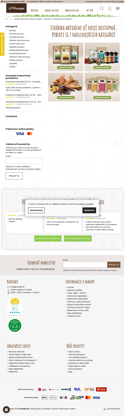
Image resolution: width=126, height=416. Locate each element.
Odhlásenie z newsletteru (20, 366)
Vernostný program (77, 354)
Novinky (12, 30)
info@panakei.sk (17, 287)
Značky (12, 66)
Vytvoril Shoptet (113, 409)
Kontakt (70, 287)
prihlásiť (121, 1)
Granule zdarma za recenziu (81, 360)
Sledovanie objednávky (77, 296)
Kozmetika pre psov (17, 53)
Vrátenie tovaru (74, 316)
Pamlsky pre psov (16, 37)
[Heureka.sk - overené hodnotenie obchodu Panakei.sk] (15, 307)
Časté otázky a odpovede (20, 354)
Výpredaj (13, 63)
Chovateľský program (78, 357)
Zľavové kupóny (75, 369)
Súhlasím (89, 210)
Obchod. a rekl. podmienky (78, 301)
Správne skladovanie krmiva (21, 357)
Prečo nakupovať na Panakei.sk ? (23, 360)
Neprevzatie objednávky (77, 299)
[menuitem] (34, 10)
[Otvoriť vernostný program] (6, 409)
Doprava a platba (74, 290)
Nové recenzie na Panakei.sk (48, 238)
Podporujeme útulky (77, 366)
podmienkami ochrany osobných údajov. (23, 169)
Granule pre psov (16, 33)
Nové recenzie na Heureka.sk (77, 238)
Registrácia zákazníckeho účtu (22, 363)
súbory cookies (86, 204)
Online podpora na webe (21, 290)
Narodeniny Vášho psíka (79, 363)
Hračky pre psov (16, 60)
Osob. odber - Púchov (76, 293)
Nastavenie (36, 210)
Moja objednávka (74, 313)
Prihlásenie (13, 372)
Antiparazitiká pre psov (19, 50)
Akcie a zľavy (74, 352)
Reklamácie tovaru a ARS (78, 310)
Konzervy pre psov (17, 43)
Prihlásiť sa (14, 176)
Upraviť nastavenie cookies (63, 409)
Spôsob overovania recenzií (79, 304)
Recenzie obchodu (17, 352)
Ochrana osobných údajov (78, 307)
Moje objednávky (16, 369)
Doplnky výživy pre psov (19, 40)
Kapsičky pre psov (16, 47)
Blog (70, 372)
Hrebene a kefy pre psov (19, 57)
